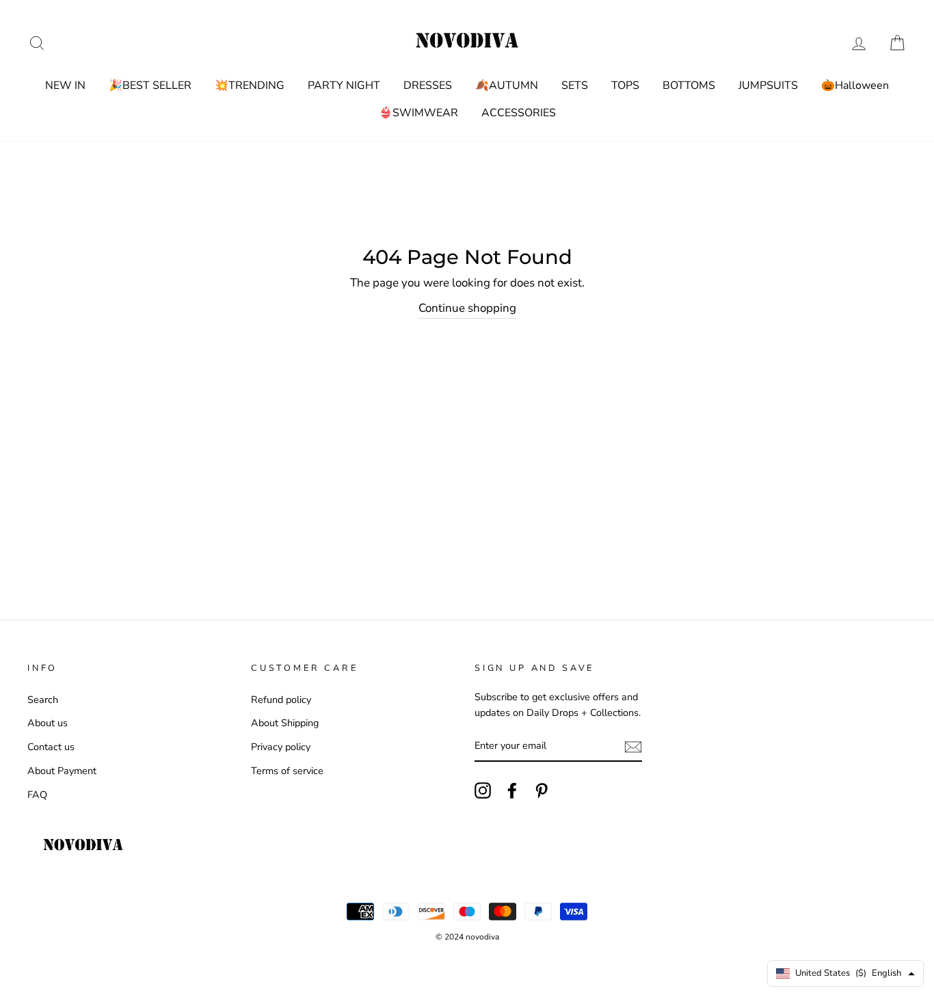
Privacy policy (280, 747)
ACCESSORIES (518, 112)
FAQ (37, 794)
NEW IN (65, 85)
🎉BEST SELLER (150, 85)
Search (42, 699)
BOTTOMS (689, 85)
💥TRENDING (249, 85)
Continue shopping (467, 308)
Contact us (51, 747)
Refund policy (281, 699)
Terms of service (287, 770)
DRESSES (427, 85)
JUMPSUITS (768, 85)
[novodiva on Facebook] (512, 790)
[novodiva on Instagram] (483, 790)
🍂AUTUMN (506, 85)
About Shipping (285, 723)
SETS (574, 85)
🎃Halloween (855, 85)
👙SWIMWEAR (418, 112)
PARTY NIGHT (344, 85)
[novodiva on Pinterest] (541, 790)
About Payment (61, 770)
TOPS (625, 85)
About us (47, 723)
